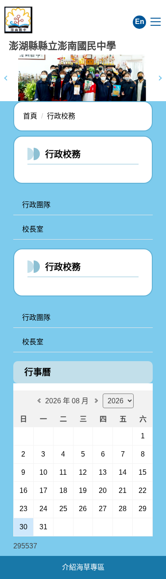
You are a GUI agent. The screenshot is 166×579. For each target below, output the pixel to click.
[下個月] (95, 400)
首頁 (30, 116)
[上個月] (38, 400)
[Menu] (155, 22)
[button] (6, 78)
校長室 (32, 229)
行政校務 (61, 116)
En (139, 21)
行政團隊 (36, 205)
